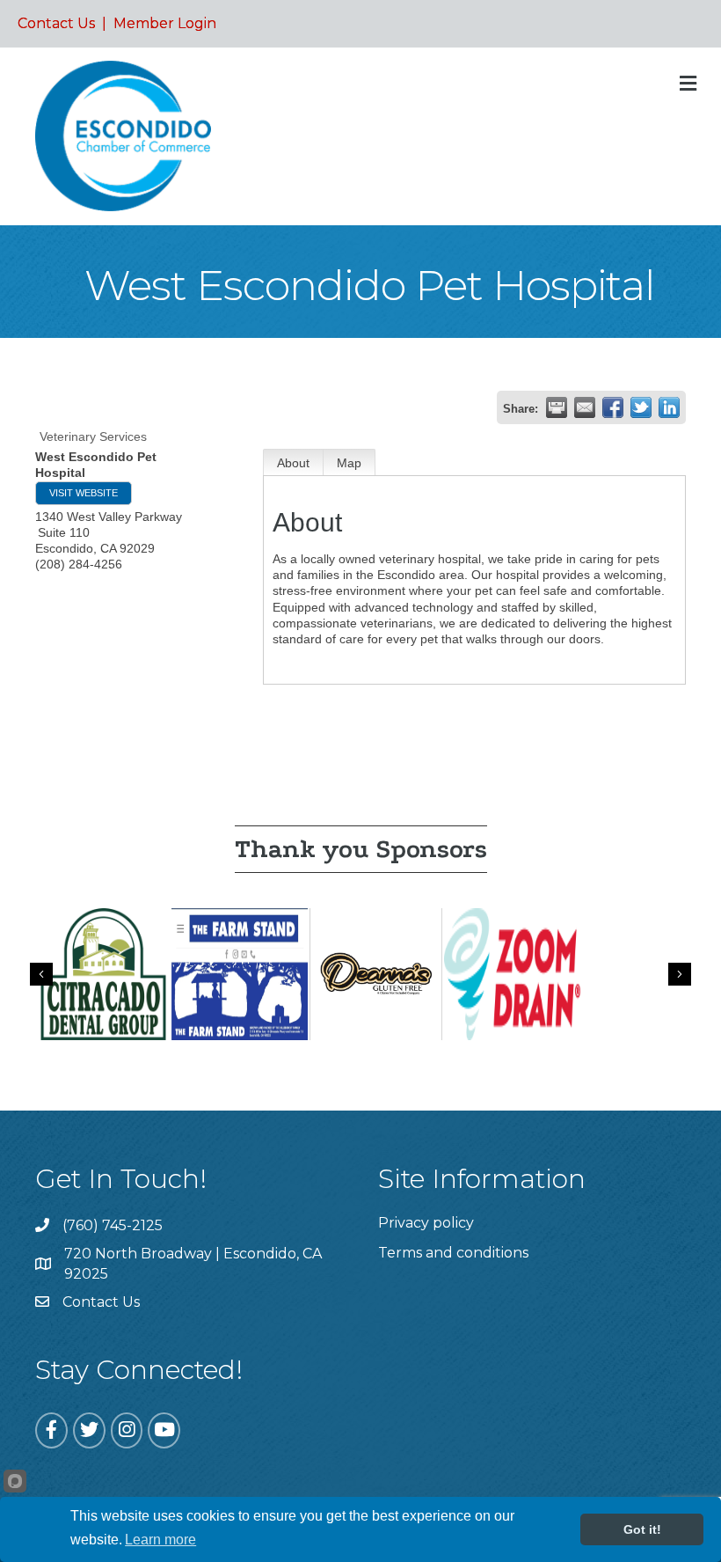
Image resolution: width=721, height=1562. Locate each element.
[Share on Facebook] (612, 407)
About (293, 463)
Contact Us (56, 23)
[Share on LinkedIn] (669, 407)
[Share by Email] (584, 407)
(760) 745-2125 (112, 1225)
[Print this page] (556, 407)
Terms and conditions (453, 1252)
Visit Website (83, 493)
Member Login (164, 23)
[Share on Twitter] (641, 407)
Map (349, 463)
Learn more (160, 1539)
